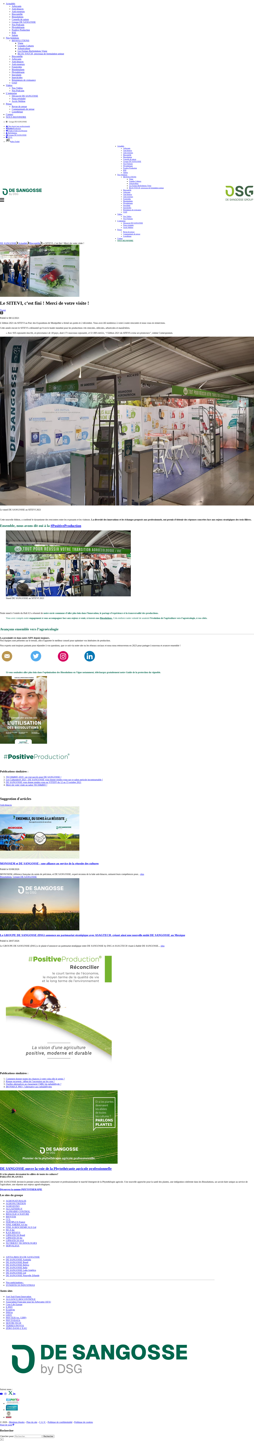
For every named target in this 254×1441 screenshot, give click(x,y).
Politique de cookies (83, 1422)
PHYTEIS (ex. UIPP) (16, 1317)
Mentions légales (17, 1422)
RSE (14, 32)
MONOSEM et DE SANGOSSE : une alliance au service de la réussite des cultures (49, 863)
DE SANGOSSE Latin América (21, 1270)
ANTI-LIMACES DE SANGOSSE (23, 1257)
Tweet (3, 310)
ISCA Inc (10, 1230)
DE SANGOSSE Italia (16, 1267)
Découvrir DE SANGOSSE (25, 96)
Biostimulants (18, 69)
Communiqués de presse (23, 109)
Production (14, 129)
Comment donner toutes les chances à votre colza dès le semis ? (35, 1079)
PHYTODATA (13, 1320)
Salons (15, 35)
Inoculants (16, 75)
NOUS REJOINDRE (16, 117)
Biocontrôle (17, 14)
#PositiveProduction (66, 526)
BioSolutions (12, 133)
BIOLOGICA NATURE (17, 1214)
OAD (14, 82)
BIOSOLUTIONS (20, 40)
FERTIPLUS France (15, 1222)
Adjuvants (16, 6)
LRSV (9, 1315)
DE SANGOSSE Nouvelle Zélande (22, 1275)
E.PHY (9, 1307)
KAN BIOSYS (13, 1232)
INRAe (9, 1312)
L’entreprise (11, 93)
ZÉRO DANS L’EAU (16, 1328)
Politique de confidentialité (60, 1422)
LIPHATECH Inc (14, 1238)
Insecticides (17, 77)
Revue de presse (19, 106)
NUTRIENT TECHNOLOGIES (21, 1243)
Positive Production (21, 30)
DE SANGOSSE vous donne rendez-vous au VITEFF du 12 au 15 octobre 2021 (43, 782)
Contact (9, 114)
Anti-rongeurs (18, 11)
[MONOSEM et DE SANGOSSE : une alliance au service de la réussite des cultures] (39, 858)
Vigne (20, 43)
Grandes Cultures (26, 46)
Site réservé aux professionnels (19, 126)
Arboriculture (24, 48)
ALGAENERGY (14, 1209)
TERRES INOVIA (15, 1325)
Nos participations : (15, 1282)
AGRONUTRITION (16, 1203)
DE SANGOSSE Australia (18, 1259)
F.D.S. (9, 137)
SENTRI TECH (13, 1323)
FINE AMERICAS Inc (16, 1224)
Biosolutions (17, 17)
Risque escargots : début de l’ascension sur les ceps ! (30, 1081)
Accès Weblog (18, 101)
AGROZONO (13, 1206)
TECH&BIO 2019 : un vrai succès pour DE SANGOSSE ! (33, 777)
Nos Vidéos (17, 88)
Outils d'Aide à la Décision (17, 131)
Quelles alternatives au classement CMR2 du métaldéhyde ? (33, 1084)
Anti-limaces (18, 9)
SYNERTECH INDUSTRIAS (20, 1285)
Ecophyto (10, 1310)
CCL (8, 1219)
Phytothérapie (18, 27)
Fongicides (17, 67)
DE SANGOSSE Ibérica (17, 1265)
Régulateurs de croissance (24, 80)
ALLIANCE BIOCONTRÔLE (21, 1299)
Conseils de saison (20, 19)
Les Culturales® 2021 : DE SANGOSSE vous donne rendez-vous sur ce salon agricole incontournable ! (54, 779)
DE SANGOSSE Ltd (16, 1273)
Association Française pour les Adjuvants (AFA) (28, 1302)
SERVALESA (12, 1245)
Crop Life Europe (14, 1304)
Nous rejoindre (19, 98)
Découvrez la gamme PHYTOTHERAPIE (21, 1189)
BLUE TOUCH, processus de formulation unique (41, 53)
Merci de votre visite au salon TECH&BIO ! (26, 785)
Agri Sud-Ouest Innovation (18, 1296)
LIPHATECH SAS (15, 1240)
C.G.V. (42, 1422)
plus (142, 874)
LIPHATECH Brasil (15, 1235)
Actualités (10, 3)
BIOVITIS (11, 1216)
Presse (9, 104)
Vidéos (9, 85)
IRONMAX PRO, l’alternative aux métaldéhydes (29, 1086)
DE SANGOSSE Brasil (17, 1262)
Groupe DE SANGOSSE (24, 22)
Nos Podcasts (18, 24)
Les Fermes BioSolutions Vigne (32, 51)
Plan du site (31, 1422)
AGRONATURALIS (16, 1201)
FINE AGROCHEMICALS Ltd (21, 1227)
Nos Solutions (12, 38)
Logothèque (17, 112)
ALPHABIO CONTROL (18, 1211)
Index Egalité (15, 142)
